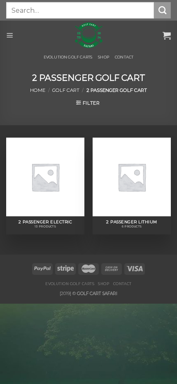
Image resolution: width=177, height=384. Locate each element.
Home (37, 90)
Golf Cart (65, 90)
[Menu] (10, 35)
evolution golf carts (68, 57)
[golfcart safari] (88, 35)
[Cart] (167, 35)
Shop (103, 57)
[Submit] (162, 10)
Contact (124, 57)
